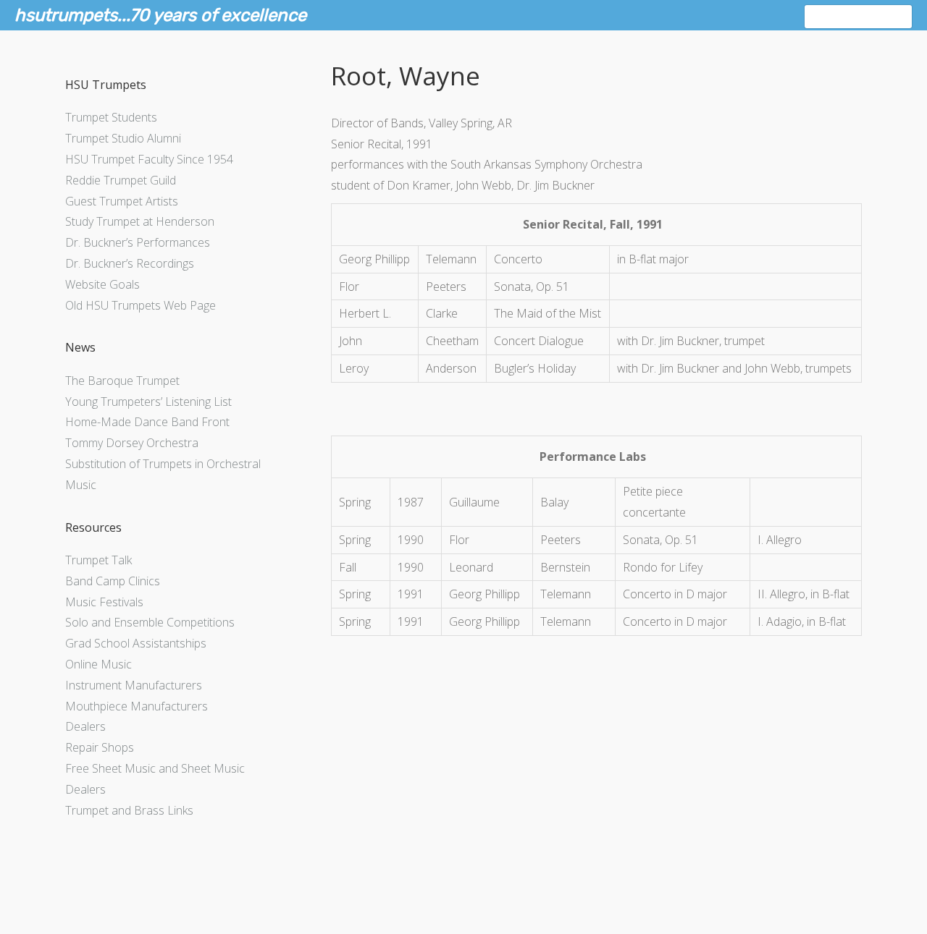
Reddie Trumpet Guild (120, 180)
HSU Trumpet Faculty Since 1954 (149, 159)
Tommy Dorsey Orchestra (131, 443)
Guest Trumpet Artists (121, 201)
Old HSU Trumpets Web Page (140, 305)
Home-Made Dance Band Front (147, 422)
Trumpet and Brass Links (129, 810)
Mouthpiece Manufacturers (136, 706)
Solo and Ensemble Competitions (150, 622)
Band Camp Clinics (112, 581)
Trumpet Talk (98, 560)
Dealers (85, 726)
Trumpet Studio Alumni (123, 138)
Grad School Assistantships (135, 643)
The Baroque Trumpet (122, 381)
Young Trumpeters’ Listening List (148, 401)
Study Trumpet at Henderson (139, 221)
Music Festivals (104, 602)
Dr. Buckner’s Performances (137, 242)
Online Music (98, 664)
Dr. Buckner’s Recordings (129, 263)
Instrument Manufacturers (133, 685)
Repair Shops (99, 747)
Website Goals (102, 284)
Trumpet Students (111, 117)
